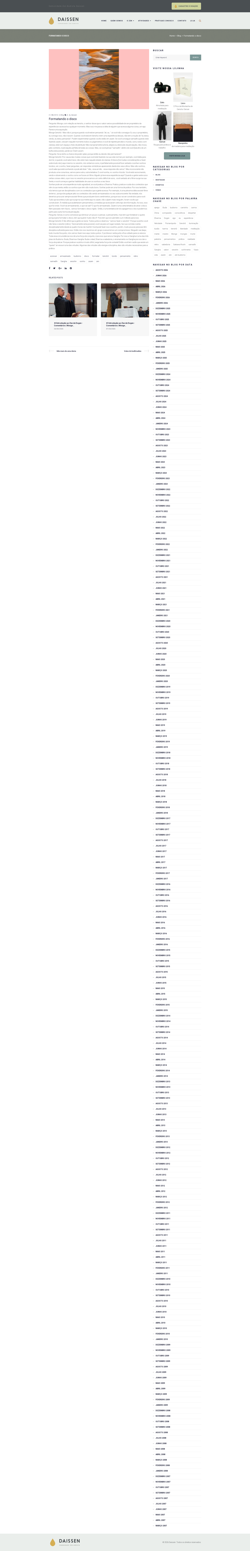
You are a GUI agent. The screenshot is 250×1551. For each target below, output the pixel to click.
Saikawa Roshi (179, 244)
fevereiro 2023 (163, 478)
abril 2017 (160, 862)
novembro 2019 (163, 692)
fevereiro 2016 (163, 939)
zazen (90, 261)
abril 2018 (160, 796)
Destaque (160, 180)
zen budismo (180, 255)
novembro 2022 (163, 495)
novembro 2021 (163, 561)
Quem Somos (117, 21)
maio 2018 (160, 791)
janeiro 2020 (162, 681)
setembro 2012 (163, 1164)
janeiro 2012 (162, 1208)
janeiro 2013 (162, 1142)
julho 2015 (161, 977)
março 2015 (161, 999)
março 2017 (161, 868)
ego (174, 218)
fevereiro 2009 (163, 1400)
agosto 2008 (162, 1432)
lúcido (114, 256)
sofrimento (186, 250)
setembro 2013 (163, 1098)
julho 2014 (161, 1043)
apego (157, 208)
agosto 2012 (162, 1169)
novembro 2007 (163, 1482)
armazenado (65, 256)
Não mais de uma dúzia (66, 351)
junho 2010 (161, 1312)
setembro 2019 (163, 703)
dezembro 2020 (163, 621)
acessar (53, 256)
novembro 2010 (163, 1284)
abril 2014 (160, 1060)
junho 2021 (161, 588)
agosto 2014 (162, 1038)
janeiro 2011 (162, 1273)
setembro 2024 (163, 391)
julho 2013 (161, 1109)
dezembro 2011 (163, 1213)
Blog (179, 36)
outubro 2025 (162, 319)
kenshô (106, 256)
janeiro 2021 (162, 615)
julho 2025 (161, 336)
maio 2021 (160, 594)
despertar (192, 213)
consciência (180, 213)
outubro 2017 (162, 829)
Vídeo (158, 190)
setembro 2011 (163, 1230)
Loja (192, 21)
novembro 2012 (163, 1153)
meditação (195, 229)
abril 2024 (160, 418)
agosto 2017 (162, 840)
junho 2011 (161, 1246)
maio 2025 (160, 347)
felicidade (158, 223)
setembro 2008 (163, 1427)
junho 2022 (161, 522)
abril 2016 (160, 928)
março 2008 (161, 1460)
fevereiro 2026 (163, 297)
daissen (74, 115)
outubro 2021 (162, 566)
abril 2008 (160, 1454)
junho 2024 (161, 407)
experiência (188, 218)
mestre (165, 234)
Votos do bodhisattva (132, 351)
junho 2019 (161, 720)
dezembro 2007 (163, 1476)
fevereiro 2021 (163, 610)
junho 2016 (161, 917)
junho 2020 (161, 654)
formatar (95, 256)
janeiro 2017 (162, 879)
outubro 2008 (162, 1421)
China (156, 213)
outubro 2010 (162, 1290)
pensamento (125, 256)
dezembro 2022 (163, 489)
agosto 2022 (162, 511)
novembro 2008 (163, 1416)
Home (104, 21)
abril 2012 (160, 1191)
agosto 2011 (162, 1235)
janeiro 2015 (162, 1010)
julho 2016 (161, 912)
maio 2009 (160, 1383)
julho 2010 (161, 1306)
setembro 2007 (163, 1493)
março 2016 (161, 933)
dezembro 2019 (163, 687)
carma (194, 208)
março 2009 (161, 1394)
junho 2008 (161, 1443)
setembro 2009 (163, 1361)
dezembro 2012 (163, 1147)
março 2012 (161, 1197)
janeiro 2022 (162, 550)
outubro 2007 (162, 1487)
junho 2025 (161, 341)
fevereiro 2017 (163, 873)
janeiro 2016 (162, 944)
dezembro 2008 (163, 1410)
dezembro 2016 (163, 884)
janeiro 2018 (162, 813)
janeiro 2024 (162, 424)
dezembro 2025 (163, 308)
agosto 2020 (162, 643)
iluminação (193, 223)
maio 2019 (160, 725)
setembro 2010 (163, 1295)
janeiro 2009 (162, 1405)
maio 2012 (160, 1186)
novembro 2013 (163, 1087)
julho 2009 (161, 1372)
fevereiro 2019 (163, 742)
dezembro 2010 (163, 1279)
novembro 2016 (163, 890)
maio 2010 (160, 1317)
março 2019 (161, 736)
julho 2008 (161, 1438)
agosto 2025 (162, 330)
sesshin (73, 261)
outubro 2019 (162, 698)
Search (196, 57)
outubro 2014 (162, 1027)
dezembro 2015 (163, 950)
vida (156, 255)
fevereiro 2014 (163, 1071)
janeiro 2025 (162, 369)
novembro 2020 (163, 626)
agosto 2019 (162, 709)
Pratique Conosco (164, 21)
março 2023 (161, 473)
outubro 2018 (162, 764)
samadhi (53, 261)
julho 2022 (161, 517)
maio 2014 (160, 1054)
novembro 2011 (163, 1219)
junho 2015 (161, 983)
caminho (184, 208)
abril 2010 (160, 1323)
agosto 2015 (162, 972)
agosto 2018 (162, 774)
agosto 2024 (162, 396)
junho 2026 (161, 276)
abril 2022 (160, 533)
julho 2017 (161, 846)
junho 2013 (161, 1114)
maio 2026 (160, 281)
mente (156, 234)
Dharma (157, 218)
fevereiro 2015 (163, 1005)
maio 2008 (160, 1449)
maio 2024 (160, 413)
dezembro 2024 (163, 374)
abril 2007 (160, 1520)
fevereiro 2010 (163, 1334)
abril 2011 (160, 1257)
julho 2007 (161, 1504)
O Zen (129, 21)
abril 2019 (160, 731)
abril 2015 (160, 994)
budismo (77, 256)
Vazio (196, 250)
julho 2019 (161, 714)
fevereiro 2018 (163, 807)
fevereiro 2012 (163, 1202)
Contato (182, 21)
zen (97, 261)
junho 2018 (161, 785)
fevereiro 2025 (163, 363)
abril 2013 (160, 1125)
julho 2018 (161, 780)
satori (166, 250)
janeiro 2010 (162, 1339)
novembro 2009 (163, 1350)
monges (183, 234)
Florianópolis (170, 223)
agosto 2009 (162, 1367)
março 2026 (161, 292)
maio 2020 (160, 659)
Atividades (143, 21)
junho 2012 (161, 1180)
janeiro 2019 (162, 747)
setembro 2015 (163, 966)
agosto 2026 (162, 270)
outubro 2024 (162, 385)
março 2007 (161, 1526)
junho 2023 (161, 456)
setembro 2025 (163, 325)
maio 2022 (160, 528)
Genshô (182, 223)
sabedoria (166, 244)
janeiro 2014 (162, 1076)
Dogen (166, 218)
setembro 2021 (163, 572)
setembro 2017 (163, 835)
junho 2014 (161, 1049)
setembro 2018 (163, 769)
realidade (191, 239)
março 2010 (161, 1328)
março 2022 (161, 539)
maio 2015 (160, 988)
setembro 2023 (163, 440)
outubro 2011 (162, 1224)
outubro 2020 (162, 632)
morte (192, 234)
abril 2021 (160, 599)
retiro (136, 256)
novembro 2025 (163, 314)
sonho (82, 261)
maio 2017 (160, 857)
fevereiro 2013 (163, 1136)
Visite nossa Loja (177, 156)
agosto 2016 (162, 906)
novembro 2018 (163, 758)
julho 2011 (161, 1241)
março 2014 (161, 1065)
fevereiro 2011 (163, 1268)
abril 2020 (160, 665)
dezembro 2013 (163, 1082)
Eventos (160, 185)
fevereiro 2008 (163, 1465)
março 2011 (161, 1262)
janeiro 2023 (162, 484)
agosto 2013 (162, 1103)
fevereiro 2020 (163, 676)
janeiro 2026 (162, 303)
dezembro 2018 (163, 753)
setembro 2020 (163, 637)
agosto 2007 (162, 1498)
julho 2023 (161, 451)
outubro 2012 (162, 1158)
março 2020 (161, 670)
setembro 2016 (163, 901)
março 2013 (161, 1131)
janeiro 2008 (162, 1471)
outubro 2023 (162, 435)
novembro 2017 (163, 824)
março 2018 (161, 802)
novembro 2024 (163, 380)
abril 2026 (160, 287)
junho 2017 (161, 851)
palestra (157, 239)
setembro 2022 (163, 506)
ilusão (156, 229)
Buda (165, 208)
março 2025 (161, 358)
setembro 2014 (163, 1032)
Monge (174, 234)
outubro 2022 (162, 500)
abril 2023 (160, 467)
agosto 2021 (162, 577)
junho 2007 (161, 1509)
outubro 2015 (162, 961)
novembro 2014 (163, 1021)
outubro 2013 (162, 1092)
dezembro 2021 (163, 555)
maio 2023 (160, 462)
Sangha (64, 261)
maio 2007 (160, 1515)
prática (181, 239)
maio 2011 (160, 1251)
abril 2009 (160, 1389)
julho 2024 (161, 402)
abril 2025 (160, 352)
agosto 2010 (162, 1301)
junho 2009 (161, 1378)
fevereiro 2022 (163, 544)
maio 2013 (160, 1120)
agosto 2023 (162, 446)
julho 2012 (161, 1175)
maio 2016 (160, 923)
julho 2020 (161, 648)
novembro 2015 (163, 955)
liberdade (184, 229)
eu (180, 218)
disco (86, 256)
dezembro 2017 (163, 818)
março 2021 (161, 605)
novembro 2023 (163, 429)
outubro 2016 (162, 895)
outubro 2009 (162, 1356)
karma (165, 229)
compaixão (167, 213)
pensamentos (170, 239)
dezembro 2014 (163, 1016)
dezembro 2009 (163, 1345)
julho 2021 (161, 583)
